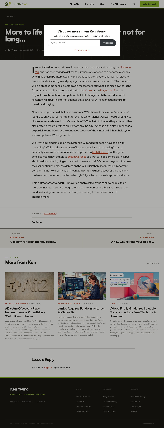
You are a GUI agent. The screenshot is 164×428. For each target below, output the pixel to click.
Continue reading (82, 50)
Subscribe (108, 42)
